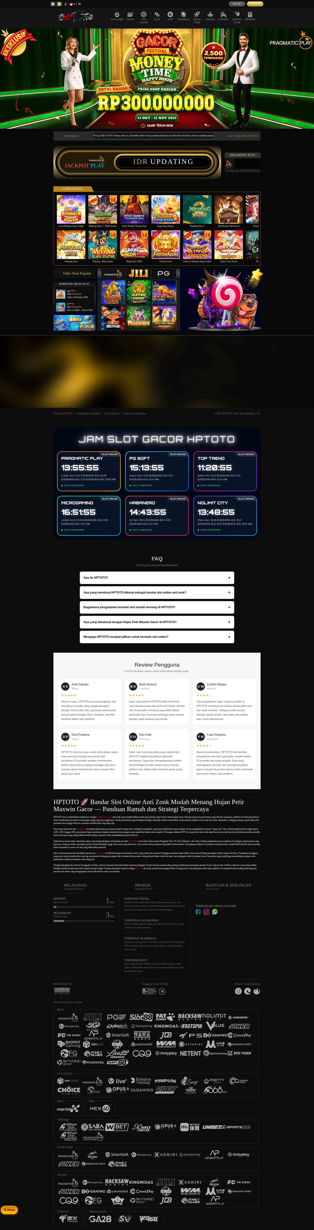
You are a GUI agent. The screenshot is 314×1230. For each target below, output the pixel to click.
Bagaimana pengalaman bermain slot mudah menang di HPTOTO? (157, 607)
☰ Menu (9, 1209)
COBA (115, 288)
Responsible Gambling (88, 413)
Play (97, 165)
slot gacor (81, 829)
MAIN (73, 209)
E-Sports (223, 19)
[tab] (113, 273)
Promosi (250, 19)
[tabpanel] (157, 79)
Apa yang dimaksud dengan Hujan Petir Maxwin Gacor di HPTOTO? (157, 622)
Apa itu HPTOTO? (157, 578)
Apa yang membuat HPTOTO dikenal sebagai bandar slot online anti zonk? (157, 592)
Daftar (255, 4)
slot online (133, 841)
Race (157, 19)
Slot (170, 19)
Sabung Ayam (236, 21)
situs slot (139, 868)
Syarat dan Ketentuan (135, 413)
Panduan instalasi (299, 378)
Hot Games (117, 19)
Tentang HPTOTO (63, 413)
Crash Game (197, 21)
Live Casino (144, 21)
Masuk (237, 4)
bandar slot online (104, 817)
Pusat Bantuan (112, 413)
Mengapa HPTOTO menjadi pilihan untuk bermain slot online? (157, 637)
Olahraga (183, 19)
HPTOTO (100, 853)
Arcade (210, 19)
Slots (130, 19)
